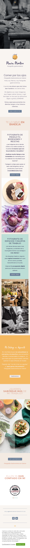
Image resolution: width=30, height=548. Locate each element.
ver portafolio (15, 459)
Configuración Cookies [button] (8, 544)
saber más (15, 174)
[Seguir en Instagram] (13, 518)
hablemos (15, 376)
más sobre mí (15, 111)
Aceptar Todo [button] (20, 544)
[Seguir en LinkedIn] (16, 518)
